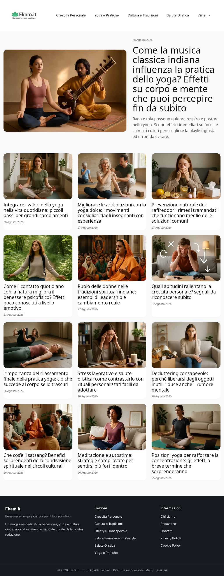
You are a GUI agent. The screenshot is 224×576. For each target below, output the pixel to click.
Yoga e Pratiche (106, 15)
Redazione (168, 524)
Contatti (166, 531)
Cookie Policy (171, 545)
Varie (201, 15)
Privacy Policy (171, 538)
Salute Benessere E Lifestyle (115, 538)
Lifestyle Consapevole (110, 531)
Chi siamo (168, 517)
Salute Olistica (178, 15)
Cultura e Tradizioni (143, 15)
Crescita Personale (71, 15)
